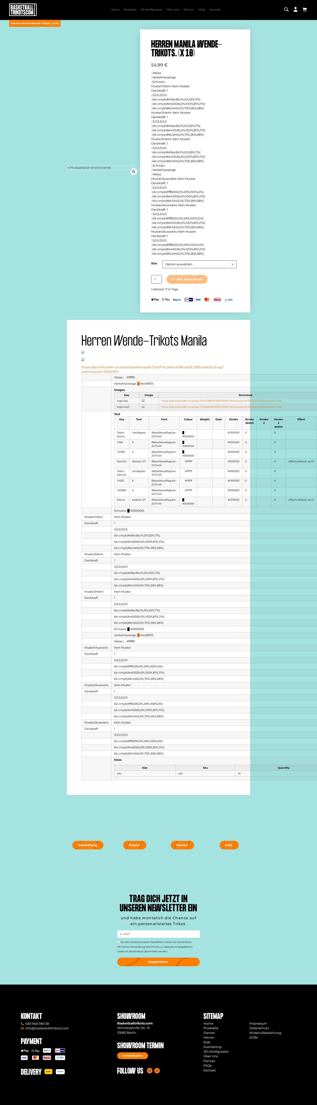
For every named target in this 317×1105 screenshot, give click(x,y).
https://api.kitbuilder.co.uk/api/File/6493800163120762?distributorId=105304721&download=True (221, 406)
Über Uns (173, 9)
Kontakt (215, 9)
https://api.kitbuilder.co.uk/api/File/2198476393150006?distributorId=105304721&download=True (221, 400)
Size (154, 263)
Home (115, 9)
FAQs (201, 9)
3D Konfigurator (151, 9)
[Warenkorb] (304, 9)
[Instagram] (149, 1070)
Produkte (130, 9)
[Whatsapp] (157, 1070)
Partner (189, 9)
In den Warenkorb (187, 279)
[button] (133, 171)
